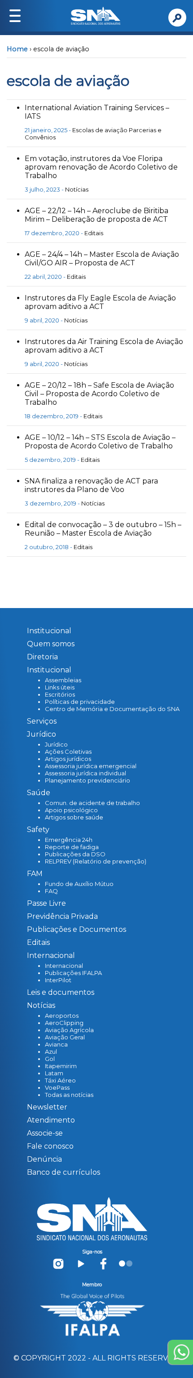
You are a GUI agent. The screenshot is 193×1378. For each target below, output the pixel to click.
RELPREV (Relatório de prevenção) (95, 861)
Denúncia (44, 1159)
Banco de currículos (63, 1172)
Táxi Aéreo (60, 1080)
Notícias (76, 189)
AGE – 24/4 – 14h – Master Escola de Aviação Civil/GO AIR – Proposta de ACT (102, 258)
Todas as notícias (69, 1094)
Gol (50, 1058)
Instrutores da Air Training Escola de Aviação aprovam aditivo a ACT (104, 345)
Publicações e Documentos (76, 929)
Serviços (42, 721)
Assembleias (63, 680)
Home (17, 49)
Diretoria (42, 657)
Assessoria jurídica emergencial (90, 766)
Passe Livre (46, 903)
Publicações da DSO (75, 854)
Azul (51, 1051)
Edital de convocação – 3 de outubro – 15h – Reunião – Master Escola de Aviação (103, 528)
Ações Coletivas (68, 751)
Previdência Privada (62, 916)
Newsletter (47, 1107)
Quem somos (51, 644)
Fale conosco (50, 1146)
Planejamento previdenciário (87, 780)
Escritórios (60, 694)
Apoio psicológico (71, 810)
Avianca (56, 1044)
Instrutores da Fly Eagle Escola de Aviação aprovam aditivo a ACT (100, 302)
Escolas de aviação (99, 130)
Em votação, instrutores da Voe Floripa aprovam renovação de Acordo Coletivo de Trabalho (101, 167)
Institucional (49, 630)
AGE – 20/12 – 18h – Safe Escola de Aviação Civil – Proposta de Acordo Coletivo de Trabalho (99, 394)
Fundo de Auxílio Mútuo (79, 883)
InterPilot (58, 980)
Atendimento (51, 1120)
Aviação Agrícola (69, 1030)
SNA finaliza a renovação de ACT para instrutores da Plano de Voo (91, 485)
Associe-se (45, 1133)
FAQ (51, 891)
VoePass (57, 1087)
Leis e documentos (60, 992)
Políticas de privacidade (80, 701)
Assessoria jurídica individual (85, 773)
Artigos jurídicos (68, 758)
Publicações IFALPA (73, 972)
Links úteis (60, 687)
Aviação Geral (65, 1037)
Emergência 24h (68, 839)
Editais (93, 233)
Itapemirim (61, 1065)
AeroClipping (64, 1022)
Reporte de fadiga (72, 846)
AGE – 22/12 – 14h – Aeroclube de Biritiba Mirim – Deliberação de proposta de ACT (96, 215)
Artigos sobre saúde (74, 817)
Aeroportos (62, 1015)
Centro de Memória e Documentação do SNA (112, 708)
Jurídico (56, 744)
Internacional (64, 965)
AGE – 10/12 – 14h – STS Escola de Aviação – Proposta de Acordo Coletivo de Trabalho (100, 441)
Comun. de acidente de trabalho (92, 802)
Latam (54, 1073)
